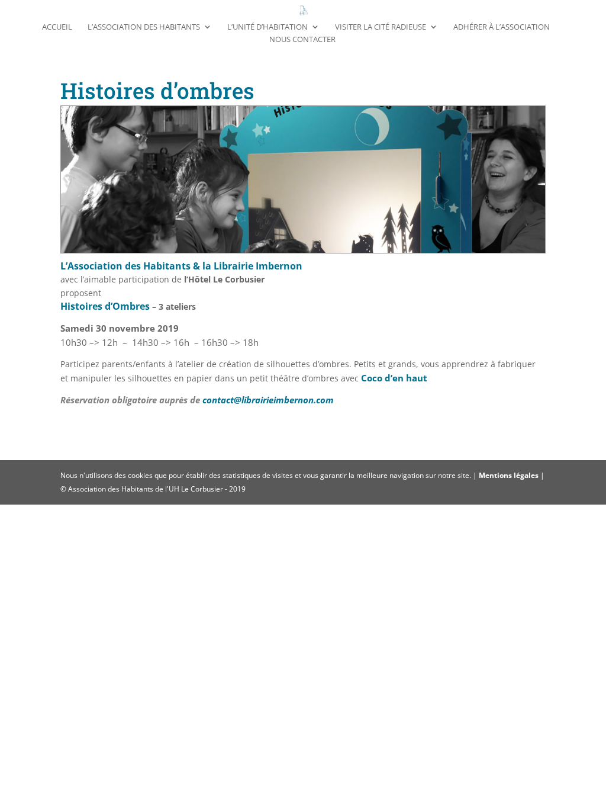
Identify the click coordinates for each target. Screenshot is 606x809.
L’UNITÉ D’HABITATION (267, 27)
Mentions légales (509, 475)
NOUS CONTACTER (302, 39)
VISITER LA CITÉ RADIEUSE (380, 27)
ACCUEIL (57, 27)
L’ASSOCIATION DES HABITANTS (144, 27)
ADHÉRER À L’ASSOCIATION (501, 27)
